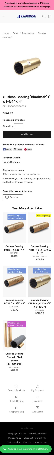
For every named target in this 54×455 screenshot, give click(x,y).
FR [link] (25, 434)
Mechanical (28, 33)
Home (6, 33)
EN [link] (20, 434)
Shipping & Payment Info (35, 438)
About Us (27, 442)
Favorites (37, 401)
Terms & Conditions (38, 434)
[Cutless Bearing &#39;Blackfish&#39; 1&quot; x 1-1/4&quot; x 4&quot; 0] (27, 66)
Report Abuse (40, 442)
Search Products (16, 390)
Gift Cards (37, 411)
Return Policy (14, 442)
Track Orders (16, 401)
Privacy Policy (14, 438)
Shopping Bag (16, 411)
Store (15, 33)
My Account (37, 390)
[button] (27, 449)
